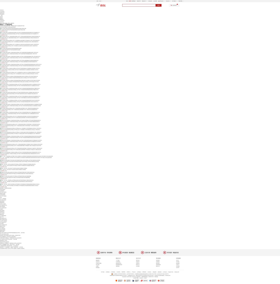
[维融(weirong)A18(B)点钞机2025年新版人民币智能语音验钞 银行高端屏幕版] (15, 176)
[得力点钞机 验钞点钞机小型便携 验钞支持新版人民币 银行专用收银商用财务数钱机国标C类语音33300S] (20, 64)
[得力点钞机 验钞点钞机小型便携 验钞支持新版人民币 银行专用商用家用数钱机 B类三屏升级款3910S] (20, 56)
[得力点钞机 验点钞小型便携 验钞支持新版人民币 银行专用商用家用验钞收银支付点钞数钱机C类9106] (20, 84)
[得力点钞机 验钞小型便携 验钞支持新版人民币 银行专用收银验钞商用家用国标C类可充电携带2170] (20, 32)
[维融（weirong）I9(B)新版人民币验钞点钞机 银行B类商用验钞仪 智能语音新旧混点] (17, 180)
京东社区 (149, 271)
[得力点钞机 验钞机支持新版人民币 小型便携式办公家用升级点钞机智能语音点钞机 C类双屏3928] (19, 44)
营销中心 (128, 271)
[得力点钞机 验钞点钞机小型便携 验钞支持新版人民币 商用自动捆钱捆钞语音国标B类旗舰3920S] (19, 60)
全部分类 (2, 10)
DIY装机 (177, 261)
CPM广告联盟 (13, 248)
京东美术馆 (2, 20)
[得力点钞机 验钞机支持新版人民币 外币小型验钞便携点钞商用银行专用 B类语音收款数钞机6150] (19, 116)
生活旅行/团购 (98, 263)
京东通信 (178, 266)
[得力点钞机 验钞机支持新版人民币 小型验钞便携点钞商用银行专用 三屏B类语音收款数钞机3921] (19, 108)
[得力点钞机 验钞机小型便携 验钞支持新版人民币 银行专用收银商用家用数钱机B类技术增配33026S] (20, 88)
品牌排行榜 (2, 12)
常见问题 (97, 264)
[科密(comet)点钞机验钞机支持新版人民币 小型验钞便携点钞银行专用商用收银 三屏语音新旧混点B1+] (20, 124)
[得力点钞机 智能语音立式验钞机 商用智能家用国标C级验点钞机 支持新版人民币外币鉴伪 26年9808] (20, 80)
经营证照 (156, 276)
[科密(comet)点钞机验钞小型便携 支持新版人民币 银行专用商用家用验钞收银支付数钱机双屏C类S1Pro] (20, 152)
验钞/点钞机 (5, 23)
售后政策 (158, 260)
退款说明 (158, 263)
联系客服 (97, 267)
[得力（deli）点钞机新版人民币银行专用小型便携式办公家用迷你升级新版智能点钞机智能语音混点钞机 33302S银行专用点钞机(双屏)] (26, 156)
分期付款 (137, 263)
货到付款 (137, 260)
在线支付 (137, 261)
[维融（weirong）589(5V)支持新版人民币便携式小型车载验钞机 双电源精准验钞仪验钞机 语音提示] (20, 184)
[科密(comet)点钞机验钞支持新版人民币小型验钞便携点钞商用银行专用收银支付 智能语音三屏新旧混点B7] (21, 148)
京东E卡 (177, 264)
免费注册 (133, 1)
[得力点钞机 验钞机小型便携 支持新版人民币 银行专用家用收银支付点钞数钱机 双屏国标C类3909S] (19, 68)
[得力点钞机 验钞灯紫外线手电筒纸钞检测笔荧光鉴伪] (11, 48)
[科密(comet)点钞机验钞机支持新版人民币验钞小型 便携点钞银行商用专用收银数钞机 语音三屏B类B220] (20, 132)
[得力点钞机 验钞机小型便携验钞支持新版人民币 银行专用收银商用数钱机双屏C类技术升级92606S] (20, 100)
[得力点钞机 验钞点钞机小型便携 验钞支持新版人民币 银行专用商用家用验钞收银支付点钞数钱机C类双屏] (21, 104)
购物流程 (97, 260)
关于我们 (102, 271)
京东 (106, 6)
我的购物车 (174, 5)
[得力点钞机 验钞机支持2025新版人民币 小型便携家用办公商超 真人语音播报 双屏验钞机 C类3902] (19, 72)
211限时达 (118, 261)
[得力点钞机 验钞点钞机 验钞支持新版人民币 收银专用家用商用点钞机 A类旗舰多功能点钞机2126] (19, 92)
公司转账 (137, 266)
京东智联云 (22, 248)
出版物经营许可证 (131, 275)
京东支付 (141, 278)
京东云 (145, 278)
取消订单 (158, 266)
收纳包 (1, 16)
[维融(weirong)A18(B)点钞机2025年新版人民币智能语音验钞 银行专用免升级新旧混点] (17, 172)
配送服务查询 (118, 263)
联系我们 (108, 271)
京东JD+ (177, 267)
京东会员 (150, 1)
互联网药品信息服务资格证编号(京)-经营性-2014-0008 (145, 274)
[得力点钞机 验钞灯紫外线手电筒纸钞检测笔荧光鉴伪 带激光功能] (13, 28)
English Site (170, 271)
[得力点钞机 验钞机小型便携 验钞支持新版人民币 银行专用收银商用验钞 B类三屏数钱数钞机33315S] (20, 112)
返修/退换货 (158, 264)
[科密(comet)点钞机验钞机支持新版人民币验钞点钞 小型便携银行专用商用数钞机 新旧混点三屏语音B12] (20, 128)
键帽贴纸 (2, 19)
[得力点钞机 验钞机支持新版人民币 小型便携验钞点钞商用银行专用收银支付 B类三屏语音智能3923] (19, 40)
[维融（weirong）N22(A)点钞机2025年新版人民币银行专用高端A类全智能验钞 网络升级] (17, 164)
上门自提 (117, 260)
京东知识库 (2, 11)
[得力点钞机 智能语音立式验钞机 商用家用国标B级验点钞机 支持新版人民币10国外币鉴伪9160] (19, 76)
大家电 (97, 266)
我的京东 (144, 1)
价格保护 (158, 261)
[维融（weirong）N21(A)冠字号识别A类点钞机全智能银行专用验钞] (13, 168)
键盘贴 (1, 17)
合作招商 (118, 271)
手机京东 (161, 1)
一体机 (1, 15)
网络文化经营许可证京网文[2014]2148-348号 (145, 275)
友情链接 (139, 271)
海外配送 (117, 266)
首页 (1, 23)
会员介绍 (97, 261)
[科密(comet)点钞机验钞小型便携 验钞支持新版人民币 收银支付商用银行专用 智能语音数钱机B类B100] (20, 120)
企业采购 (155, 1)
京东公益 (165, 271)
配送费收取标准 (119, 264)
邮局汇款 (137, 264)
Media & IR (177, 271)
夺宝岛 (177, 260)
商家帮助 (123, 271)
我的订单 (139, 1)
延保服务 (178, 263)
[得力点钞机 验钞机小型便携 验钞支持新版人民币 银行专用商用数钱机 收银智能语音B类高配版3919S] (20, 96)
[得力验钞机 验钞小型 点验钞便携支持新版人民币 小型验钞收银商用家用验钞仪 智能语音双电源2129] (20, 36)
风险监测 (154, 271)
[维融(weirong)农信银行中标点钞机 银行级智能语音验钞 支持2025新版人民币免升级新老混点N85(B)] (20, 160)
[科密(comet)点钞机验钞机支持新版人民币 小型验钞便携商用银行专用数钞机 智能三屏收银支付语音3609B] (21, 144)
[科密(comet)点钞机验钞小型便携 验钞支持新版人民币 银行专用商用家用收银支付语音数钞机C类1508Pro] (21, 140)
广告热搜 (18, 248)
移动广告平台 (7, 248)
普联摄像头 (2, 14)
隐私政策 (159, 271)
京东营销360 (2, 248)
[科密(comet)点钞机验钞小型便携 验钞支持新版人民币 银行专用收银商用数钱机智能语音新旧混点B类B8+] (21, 136)
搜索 (158, 5)
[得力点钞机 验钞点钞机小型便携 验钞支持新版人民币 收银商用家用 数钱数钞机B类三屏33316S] (19, 52)
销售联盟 (144, 271)
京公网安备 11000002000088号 (119, 274)
